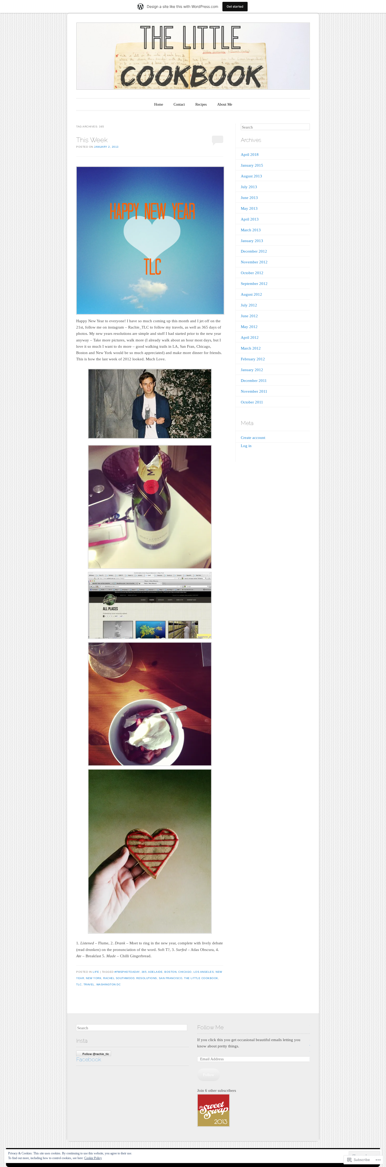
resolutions (146, 978)
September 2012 (254, 283)
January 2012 (252, 370)
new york (93, 978)
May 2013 (249, 208)
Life (96, 971)
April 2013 (250, 219)
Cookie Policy (93, 1158)
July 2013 (249, 187)
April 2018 (250, 154)
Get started (235, 6)
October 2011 (252, 402)
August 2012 (251, 294)
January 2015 (252, 165)
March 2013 (251, 230)
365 (144, 971)
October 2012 (252, 273)
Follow (208, 1075)
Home (158, 104)
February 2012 (253, 359)
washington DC (108, 984)
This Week (92, 140)
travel (89, 984)
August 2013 (251, 176)
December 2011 (254, 380)
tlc (79, 984)
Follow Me (210, 1027)
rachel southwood (118, 978)
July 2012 (249, 305)
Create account (253, 438)
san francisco (170, 978)
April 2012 (250, 337)
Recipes (201, 104)
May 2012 (249, 327)
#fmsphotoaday (127, 971)
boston (170, 971)
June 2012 (249, 316)
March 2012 (251, 348)
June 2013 (249, 198)
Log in (246, 446)
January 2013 (252, 241)
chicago (185, 971)
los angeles (204, 971)
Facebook (88, 1059)
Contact (179, 104)
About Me (224, 104)
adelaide (155, 971)
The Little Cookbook (201, 978)
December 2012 (254, 251)
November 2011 (254, 391)
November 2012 (254, 262)
